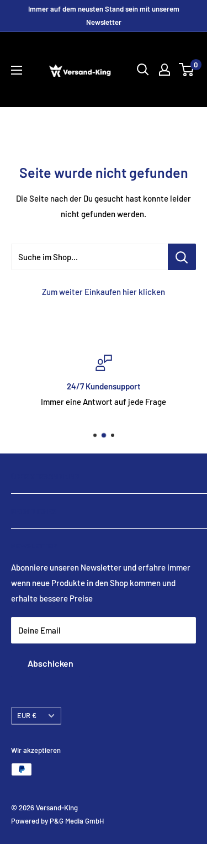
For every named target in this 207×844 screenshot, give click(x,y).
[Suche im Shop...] (182, 257)
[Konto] (164, 70)
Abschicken (50, 663)
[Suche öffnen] (143, 70)
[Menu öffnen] (16, 70)
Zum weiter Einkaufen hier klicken (103, 292)
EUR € (26, 715)
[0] (187, 69)
